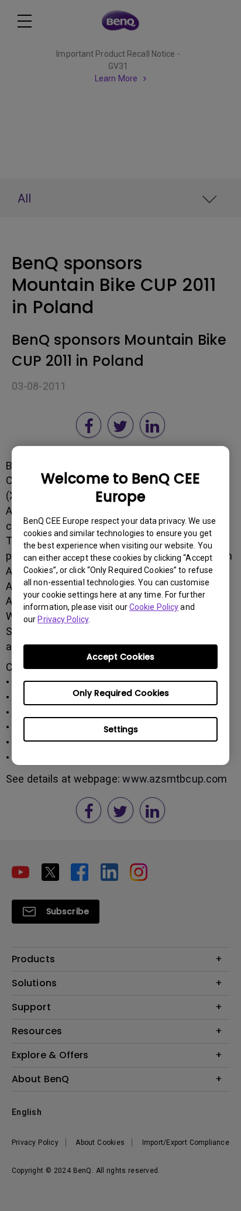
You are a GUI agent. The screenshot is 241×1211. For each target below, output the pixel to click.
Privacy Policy (62, 619)
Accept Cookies (120, 657)
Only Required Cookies (121, 693)
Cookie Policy (153, 607)
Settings (121, 729)
